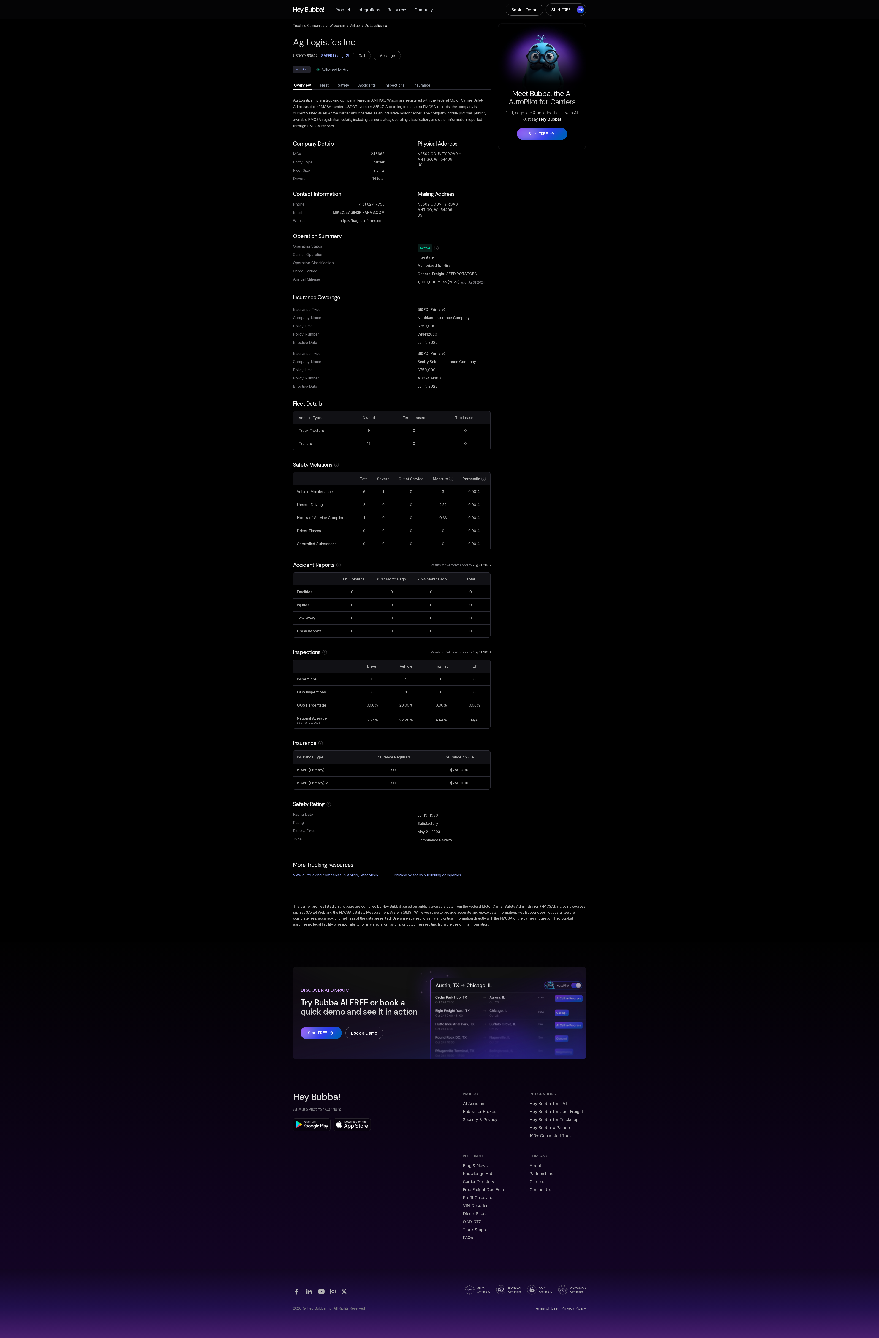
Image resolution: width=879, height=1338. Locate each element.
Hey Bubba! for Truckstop (554, 1119)
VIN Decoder (475, 1205)
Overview (302, 85)
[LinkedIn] (309, 1291)
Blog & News (475, 1165)
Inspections (394, 85)
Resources (397, 9)
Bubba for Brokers (480, 1111)
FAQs (468, 1237)
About (535, 1165)
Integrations (369, 9)
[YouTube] (321, 1291)
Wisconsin (337, 25)
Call (361, 55)
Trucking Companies (308, 25)
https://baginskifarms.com (362, 220)
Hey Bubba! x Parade (549, 1127)
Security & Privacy (480, 1119)
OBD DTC (472, 1221)
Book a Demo (524, 9)
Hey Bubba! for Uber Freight (556, 1111)
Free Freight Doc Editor (485, 1189)
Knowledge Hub (478, 1173)
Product (342, 9)
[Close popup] (504, 624)
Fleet (324, 85)
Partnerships (541, 1173)
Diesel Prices (475, 1213)
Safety (343, 85)
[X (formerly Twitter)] (344, 1292)
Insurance (422, 85)
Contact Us (540, 1189)
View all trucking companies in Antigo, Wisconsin (335, 875)
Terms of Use (546, 1308)
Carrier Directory (478, 1181)
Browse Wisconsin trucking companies (427, 875)
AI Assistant (474, 1103)
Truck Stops (474, 1229)
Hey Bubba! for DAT (548, 1103)
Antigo (355, 25)
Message (387, 55)
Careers (536, 1181)
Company (424, 9)
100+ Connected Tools (550, 1135)
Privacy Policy (573, 1308)
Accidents (367, 85)
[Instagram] (333, 1291)
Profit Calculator (478, 1197)
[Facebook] (296, 1291)
